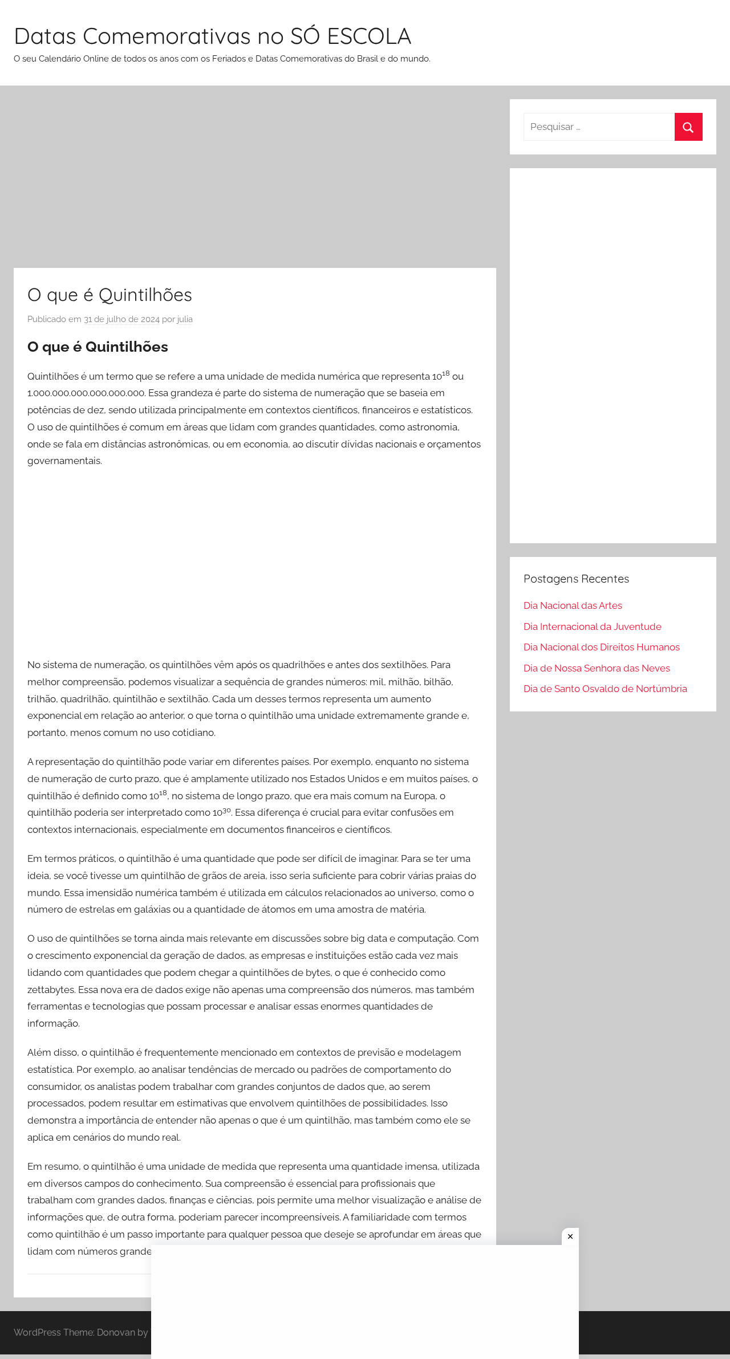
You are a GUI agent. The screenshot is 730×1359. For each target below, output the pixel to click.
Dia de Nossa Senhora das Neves (597, 668)
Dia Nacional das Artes (573, 605)
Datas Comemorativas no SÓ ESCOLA (213, 35)
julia (185, 319)
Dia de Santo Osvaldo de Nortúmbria (605, 688)
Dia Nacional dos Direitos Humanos (602, 647)
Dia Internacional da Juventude (593, 626)
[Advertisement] (255, 183)
